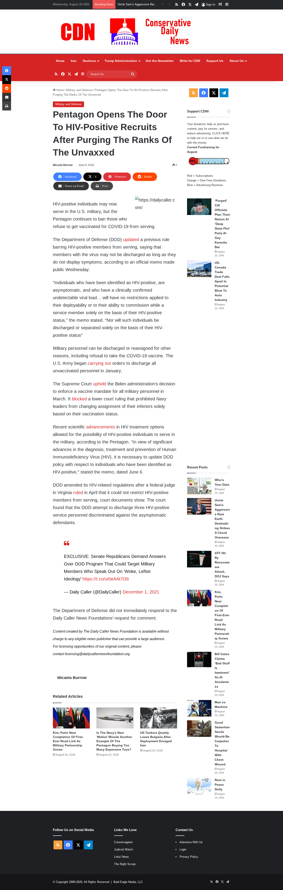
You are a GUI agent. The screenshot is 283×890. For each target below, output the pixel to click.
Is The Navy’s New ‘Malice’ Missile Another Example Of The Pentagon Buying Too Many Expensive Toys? (114, 741)
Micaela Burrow (63, 165)
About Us (236, 61)
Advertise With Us (191, 842)
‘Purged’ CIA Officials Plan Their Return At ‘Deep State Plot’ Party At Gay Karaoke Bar (222, 224)
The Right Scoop (125, 864)
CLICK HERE (220, 133)
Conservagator (123, 842)
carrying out (99, 363)
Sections (89, 61)
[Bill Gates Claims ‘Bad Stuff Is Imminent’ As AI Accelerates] (199, 660)
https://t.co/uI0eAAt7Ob (105, 578)
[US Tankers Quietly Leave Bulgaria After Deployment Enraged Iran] (158, 717)
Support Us (214, 61)
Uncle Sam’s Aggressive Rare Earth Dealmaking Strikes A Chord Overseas (222, 518)
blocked (79, 398)
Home (60, 61)
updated (131, 239)
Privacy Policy (189, 856)
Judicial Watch (123, 849)
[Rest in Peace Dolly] (199, 786)
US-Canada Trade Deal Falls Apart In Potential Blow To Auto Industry (222, 281)
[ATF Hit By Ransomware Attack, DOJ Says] (199, 559)
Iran (73, 61)
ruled (78, 492)
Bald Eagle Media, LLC (128, 882)
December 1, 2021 (141, 592)
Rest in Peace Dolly (220, 784)
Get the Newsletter (160, 61)
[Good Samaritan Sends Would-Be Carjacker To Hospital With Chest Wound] (199, 728)
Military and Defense (79, 90)
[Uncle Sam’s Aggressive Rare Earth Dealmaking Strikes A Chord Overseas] (199, 506)
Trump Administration (121, 61)
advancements (100, 426)
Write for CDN (190, 61)
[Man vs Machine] (199, 708)
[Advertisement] (208, 387)
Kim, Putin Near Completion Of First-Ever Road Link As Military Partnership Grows (68, 741)
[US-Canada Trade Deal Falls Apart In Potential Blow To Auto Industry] (199, 269)
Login (183, 849)
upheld (99, 383)
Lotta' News (121, 856)
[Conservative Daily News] (128, 31)
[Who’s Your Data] (199, 486)
